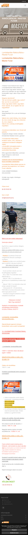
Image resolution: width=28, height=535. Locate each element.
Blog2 (2, 519)
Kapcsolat (24, 1)
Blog (2, 517)
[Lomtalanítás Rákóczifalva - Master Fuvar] (5, 5)
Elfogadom (14, 529)
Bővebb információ (14, 532)
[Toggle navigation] (25, 5)
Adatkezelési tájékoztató (6, 515)
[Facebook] (3, 507)
